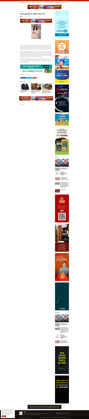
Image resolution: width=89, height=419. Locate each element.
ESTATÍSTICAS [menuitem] (39, 2)
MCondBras (25, 0)
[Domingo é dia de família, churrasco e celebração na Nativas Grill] (36, 86)
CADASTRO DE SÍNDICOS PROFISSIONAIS (53, 0)
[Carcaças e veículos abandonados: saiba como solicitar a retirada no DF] (47, 86)
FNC (33, 0)
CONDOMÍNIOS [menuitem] (57, 2)
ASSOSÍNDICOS (30, 0)
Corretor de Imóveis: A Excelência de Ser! (24, 91)
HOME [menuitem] (29, 2)
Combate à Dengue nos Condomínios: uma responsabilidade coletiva (64, 178)
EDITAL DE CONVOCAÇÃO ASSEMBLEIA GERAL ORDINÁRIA (64, 173)
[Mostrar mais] (38, 78)
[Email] (36, 78)
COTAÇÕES (39, 0)
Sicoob (29, 74)
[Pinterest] (34, 78)
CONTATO (48, 417)
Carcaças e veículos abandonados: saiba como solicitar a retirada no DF (46, 91)
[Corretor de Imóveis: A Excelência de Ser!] (25, 86)
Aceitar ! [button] (4, 416)
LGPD (51, 417)
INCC (20, 0)
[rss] (69, 0)
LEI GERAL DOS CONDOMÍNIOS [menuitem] (48, 2)
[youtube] (65, 0)
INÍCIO (41, 417)
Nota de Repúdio (63, 189)
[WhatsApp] (32, 78)
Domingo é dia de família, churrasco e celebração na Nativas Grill (36, 91)
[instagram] (64, 0)
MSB (22, 0)
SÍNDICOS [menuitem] (33, 2)
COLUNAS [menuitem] (63, 2)
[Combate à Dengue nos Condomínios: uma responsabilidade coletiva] (57, 178)
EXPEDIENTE (56, 417)
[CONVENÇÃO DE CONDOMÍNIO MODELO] (57, 169)
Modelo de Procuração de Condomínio (61, 164)
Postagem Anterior (22, 104)
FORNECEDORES (44, 0)
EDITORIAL (60, 417)
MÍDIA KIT (64, 417)
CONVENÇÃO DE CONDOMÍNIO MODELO (64, 168)
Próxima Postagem (50, 104)
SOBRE (44, 417)
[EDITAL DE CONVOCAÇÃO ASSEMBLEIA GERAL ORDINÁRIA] (57, 173)
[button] (66, 2)
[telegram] (68, 0)
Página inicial (22, 11)
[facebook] (57, 413)
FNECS (36, 0)
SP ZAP (68, 417)
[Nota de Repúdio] (57, 190)
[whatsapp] (67, 413)
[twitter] (59, 413)
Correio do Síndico (27, 11)
